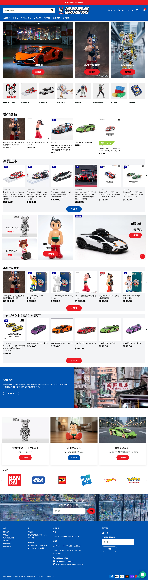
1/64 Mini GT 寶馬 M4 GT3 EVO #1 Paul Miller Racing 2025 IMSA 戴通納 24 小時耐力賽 (62, 147)
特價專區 (56, 18)
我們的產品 (25, 18)
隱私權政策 (7, 541)
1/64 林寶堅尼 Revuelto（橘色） (62, 343)
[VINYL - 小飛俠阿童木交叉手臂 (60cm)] (38, 129)
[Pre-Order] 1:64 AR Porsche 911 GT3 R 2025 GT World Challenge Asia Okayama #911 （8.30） (14, 195)
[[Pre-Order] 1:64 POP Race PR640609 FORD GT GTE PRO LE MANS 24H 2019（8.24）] (110, 176)
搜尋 (52, 10)
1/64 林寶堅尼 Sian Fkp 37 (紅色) (85, 344)
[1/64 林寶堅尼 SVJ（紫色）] (134, 329)
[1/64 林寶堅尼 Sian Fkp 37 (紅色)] (86, 329)
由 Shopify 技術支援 (28, 576)
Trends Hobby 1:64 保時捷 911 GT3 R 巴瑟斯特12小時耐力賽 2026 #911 (14, 348)
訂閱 (91, 511)
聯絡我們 (6, 535)
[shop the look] (142, 256)
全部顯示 (6, 18)
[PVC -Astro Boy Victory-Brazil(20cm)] (38, 282)
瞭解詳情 (11, 393)
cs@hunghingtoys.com (64, 561)
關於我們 (66, 18)
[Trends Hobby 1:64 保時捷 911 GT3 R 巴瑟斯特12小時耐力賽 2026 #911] (14, 329)
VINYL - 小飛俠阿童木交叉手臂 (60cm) (37, 143)
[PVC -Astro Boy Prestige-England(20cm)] (134, 282)
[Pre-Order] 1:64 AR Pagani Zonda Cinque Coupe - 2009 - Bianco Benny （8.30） (61, 194)
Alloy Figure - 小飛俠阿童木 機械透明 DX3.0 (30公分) (13, 143)
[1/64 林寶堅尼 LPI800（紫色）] (38, 329)
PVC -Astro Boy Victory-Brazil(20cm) (35, 297)
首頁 (4, 528)
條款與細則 (7, 543)
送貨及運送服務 (8, 538)
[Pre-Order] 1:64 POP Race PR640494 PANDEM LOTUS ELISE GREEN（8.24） (133, 194)
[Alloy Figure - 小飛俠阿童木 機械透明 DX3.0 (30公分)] (14, 129)
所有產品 (74, 209)
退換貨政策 (7, 546)
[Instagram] (103, 533)
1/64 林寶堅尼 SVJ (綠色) (83, 142)
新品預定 (46, 18)
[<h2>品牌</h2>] (86, 480)
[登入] (138, 10)
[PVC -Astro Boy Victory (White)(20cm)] (62, 282)
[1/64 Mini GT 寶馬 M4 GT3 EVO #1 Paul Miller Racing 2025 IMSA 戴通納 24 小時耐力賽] (62, 129)
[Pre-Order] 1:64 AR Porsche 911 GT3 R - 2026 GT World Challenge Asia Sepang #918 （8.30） (37, 195)
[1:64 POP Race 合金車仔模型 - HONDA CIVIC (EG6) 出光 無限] (110, 129)
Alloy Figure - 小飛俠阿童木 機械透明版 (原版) (109, 297)
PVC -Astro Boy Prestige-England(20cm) (132, 297)
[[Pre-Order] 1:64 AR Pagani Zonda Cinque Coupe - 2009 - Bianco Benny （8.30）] (62, 176)
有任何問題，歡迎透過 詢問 (69, 564)
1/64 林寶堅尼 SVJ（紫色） (132, 343)
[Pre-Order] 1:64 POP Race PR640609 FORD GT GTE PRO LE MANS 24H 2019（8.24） (109, 194)
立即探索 (38, 72)
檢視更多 (74, 308)
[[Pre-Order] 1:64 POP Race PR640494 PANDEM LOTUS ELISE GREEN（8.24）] (134, 176)
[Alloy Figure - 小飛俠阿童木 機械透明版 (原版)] (110, 282)
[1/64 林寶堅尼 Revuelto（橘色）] (62, 329)
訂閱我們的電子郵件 (108, 537)
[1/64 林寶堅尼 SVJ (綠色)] (86, 129)
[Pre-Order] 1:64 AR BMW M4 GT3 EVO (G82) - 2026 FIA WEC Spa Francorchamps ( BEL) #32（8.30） (85, 195)
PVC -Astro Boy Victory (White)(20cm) (62, 297)
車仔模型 (37, 18)
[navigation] (146, 176)
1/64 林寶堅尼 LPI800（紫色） (38, 343)
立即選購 (92, 72)
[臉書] (107, 533)
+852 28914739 (62, 558)
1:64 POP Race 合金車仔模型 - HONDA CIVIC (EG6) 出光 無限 (109, 150)
